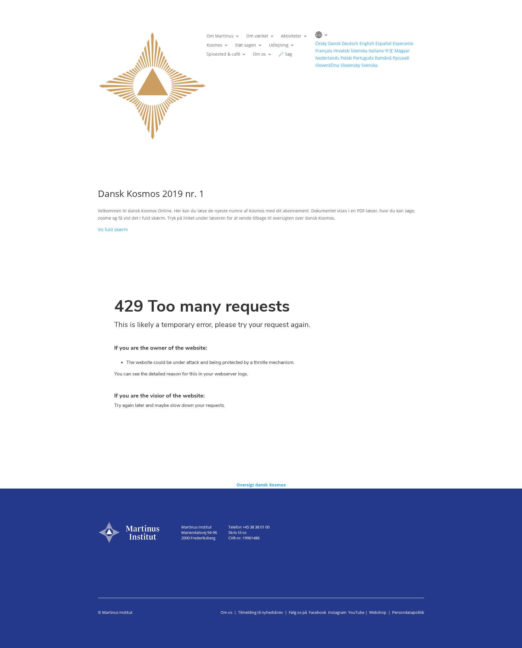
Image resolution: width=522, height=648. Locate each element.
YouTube (356, 612)
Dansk (334, 43)
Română (383, 58)
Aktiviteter (291, 36)
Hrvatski (342, 51)
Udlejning (278, 45)
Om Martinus (220, 36)
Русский (401, 58)
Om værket (257, 36)
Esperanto (403, 43)
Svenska (369, 65)
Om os (259, 54)
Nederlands (327, 58)
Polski (346, 58)
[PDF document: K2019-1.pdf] (261, 354)
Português (363, 58)
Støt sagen (245, 45)
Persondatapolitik (408, 612)
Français (323, 51)
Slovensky (350, 65)
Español (383, 43)
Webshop (377, 612)
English (366, 43)
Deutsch (350, 43)
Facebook (317, 612)
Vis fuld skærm (113, 229)
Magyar (402, 51)
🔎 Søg (285, 54)
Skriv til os (237, 532)
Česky (321, 43)
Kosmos (214, 45)
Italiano (376, 51)
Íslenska (359, 51)
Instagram (337, 612)
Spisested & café (223, 54)
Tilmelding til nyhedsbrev (260, 612)
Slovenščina (327, 65)
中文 (389, 51)
